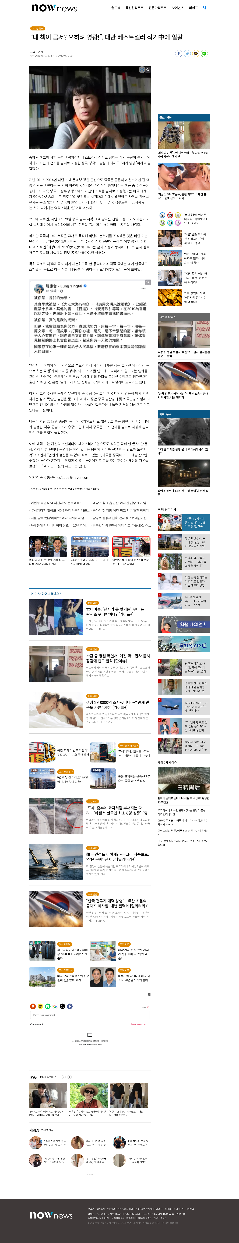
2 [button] (89, 1174)
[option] (46, 1101)
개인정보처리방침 (125, 1208)
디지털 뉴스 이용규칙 (174, 1208)
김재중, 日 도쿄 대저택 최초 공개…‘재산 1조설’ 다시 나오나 (139, 1162)
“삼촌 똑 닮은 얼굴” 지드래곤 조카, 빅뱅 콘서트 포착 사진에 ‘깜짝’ (55, 1144)
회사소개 (101, 1208)
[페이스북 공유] (178, 56)
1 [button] (87, 1174)
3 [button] (92, 1174)
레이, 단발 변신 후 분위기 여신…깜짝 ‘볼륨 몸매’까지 (97, 1144)
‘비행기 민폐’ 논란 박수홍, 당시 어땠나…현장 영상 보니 (45, 1113)
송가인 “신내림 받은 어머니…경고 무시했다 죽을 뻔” (54, 1162)
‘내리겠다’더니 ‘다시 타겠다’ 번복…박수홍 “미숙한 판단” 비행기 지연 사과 (86, 1113)
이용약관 (111, 1208)
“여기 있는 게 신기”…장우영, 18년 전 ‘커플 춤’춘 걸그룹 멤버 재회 (139, 1144)
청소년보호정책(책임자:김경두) (149, 1208)
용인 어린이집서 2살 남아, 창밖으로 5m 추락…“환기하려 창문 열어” (127, 1113)
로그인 (91, 1208)
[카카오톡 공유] (195, 56)
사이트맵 (190, 1208)
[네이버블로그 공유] (204, 56)
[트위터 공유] (187, 56)
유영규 (34, 52)
